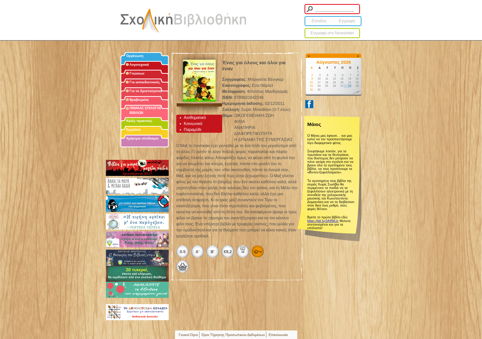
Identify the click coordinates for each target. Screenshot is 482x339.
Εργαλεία (133, 129)
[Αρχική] (183, 21)
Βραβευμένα (139, 100)
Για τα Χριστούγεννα (146, 91)
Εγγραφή (347, 21)
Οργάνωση (134, 56)
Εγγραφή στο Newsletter (332, 33)
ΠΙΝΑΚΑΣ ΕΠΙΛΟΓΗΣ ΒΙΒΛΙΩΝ (145, 110)
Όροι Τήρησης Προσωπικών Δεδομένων (233, 335)
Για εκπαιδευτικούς (145, 82)
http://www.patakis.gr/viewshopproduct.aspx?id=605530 (182, 266)
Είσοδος (319, 21)
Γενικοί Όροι (188, 335)
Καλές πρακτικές (139, 121)
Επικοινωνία (278, 335)
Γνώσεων (137, 73)
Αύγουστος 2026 (333, 62)
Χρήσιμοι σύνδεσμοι (142, 138)
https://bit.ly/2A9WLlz (323, 221)
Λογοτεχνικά (139, 64)
